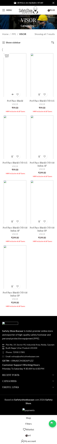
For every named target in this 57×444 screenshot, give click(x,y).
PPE (14, 34)
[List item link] (28, 352)
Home (5, 34)
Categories (27, 25)
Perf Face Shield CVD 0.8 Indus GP (42, 229)
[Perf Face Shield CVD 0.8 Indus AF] (42, 137)
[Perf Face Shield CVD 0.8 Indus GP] (42, 202)
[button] (39, 94)
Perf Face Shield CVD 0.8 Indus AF (42, 164)
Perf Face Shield (15, 101)
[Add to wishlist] (17, 94)
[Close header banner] (53, 3)
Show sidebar (13, 42)
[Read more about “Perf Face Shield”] (12, 94)
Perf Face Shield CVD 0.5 (42, 101)
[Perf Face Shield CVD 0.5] (42, 75)
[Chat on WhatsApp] (52, 423)
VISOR (15, 104)
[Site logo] (28, 9)
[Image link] (10, 323)
